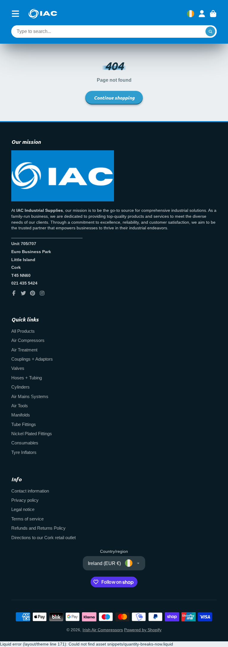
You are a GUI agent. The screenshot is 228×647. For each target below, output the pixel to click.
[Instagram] (42, 293)
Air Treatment (24, 349)
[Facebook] (14, 293)
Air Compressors (28, 340)
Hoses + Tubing (26, 377)
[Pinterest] (32, 293)
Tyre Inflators (24, 452)
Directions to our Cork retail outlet (43, 537)
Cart (213, 13)
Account (201, 13)
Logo (43, 13)
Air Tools (19, 405)
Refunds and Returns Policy (38, 528)
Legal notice (22, 509)
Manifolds (20, 414)
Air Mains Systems (29, 396)
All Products (23, 331)
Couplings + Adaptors (32, 359)
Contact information (30, 490)
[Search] (210, 31)
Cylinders (20, 386)
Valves (17, 368)
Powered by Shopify (143, 629)
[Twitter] (23, 293)
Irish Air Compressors (103, 629)
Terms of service (27, 518)
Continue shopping (114, 97)
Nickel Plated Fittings (31, 433)
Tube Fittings (23, 424)
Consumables (24, 442)
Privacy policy (25, 500)
